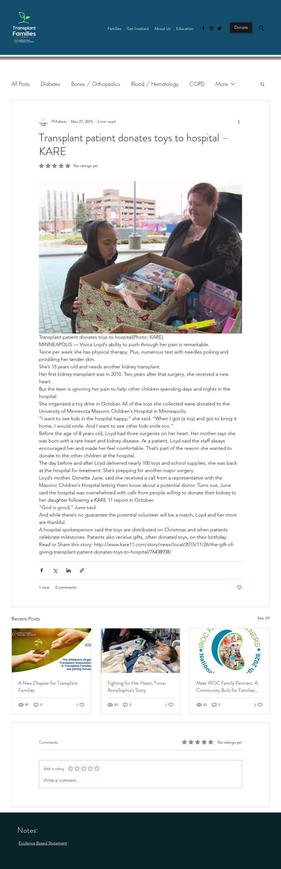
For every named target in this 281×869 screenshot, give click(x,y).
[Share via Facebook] (41, 570)
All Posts (21, 84)
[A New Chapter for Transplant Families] (51, 650)
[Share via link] (82, 570)
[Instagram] (211, 28)
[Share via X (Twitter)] (55, 570)
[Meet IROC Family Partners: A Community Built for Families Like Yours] (229, 650)
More (221, 84)
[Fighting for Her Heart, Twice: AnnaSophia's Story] (140, 650)
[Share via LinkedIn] (68, 570)
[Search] (261, 28)
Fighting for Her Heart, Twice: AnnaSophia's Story (137, 686)
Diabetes (50, 84)
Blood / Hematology (155, 84)
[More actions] (238, 121)
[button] (114, 28)
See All (263, 618)
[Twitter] (220, 28)
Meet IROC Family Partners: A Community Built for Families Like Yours (227, 686)
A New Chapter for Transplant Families (48, 686)
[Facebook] (203, 28)
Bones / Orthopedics (95, 84)
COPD (197, 84)
